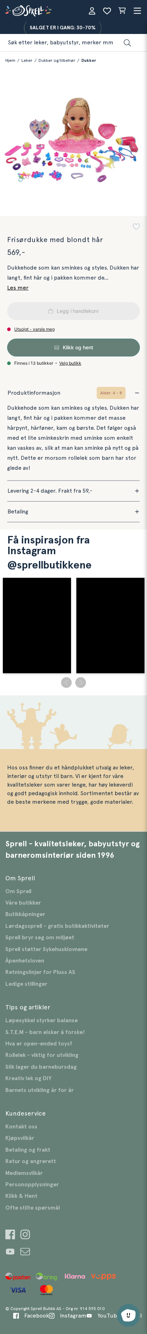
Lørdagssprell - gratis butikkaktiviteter (57, 926)
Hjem (10, 60)
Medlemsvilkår (24, 1173)
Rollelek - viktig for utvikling (41, 1055)
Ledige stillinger (26, 984)
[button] (136, 227)
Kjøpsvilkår (19, 1138)
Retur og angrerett (30, 1161)
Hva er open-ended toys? (38, 1044)
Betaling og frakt (27, 1150)
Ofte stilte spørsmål (32, 1208)
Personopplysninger (32, 1184)
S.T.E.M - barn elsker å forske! (45, 1032)
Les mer (18, 288)
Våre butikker (23, 903)
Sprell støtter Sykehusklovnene (46, 949)
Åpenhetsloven (24, 961)
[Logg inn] (92, 11)
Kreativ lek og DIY (28, 1078)
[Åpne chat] (128, 1315)
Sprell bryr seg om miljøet (39, 937)
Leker (26, 60)
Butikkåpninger (25, 914)
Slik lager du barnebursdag (41, 1067)
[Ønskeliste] (107, 11)
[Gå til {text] (10, 1235)
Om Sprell (18, 891)
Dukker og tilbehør (57, 60)
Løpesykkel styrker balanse (41, 1020)
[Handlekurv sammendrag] (122, 11)
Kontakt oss (21, 1126)
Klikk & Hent (21, 1196)
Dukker (88, 60)
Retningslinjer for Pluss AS (40, 972)
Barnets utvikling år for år (39, 1090)
